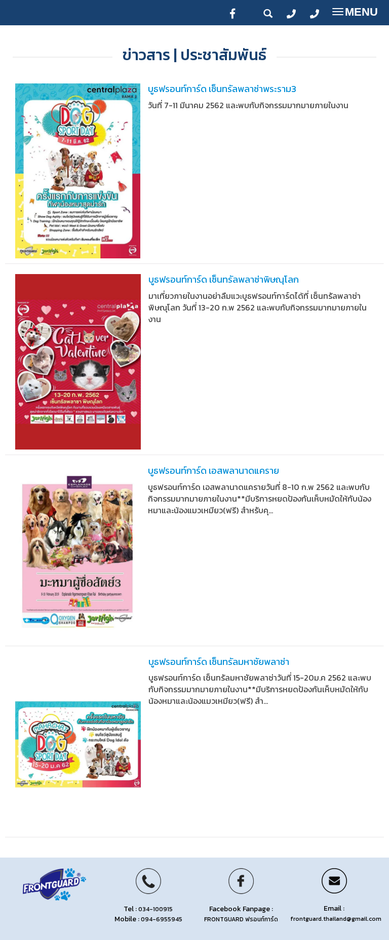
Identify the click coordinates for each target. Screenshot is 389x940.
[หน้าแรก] (54, 883)
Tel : (148, 909)
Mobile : (148, 919)
